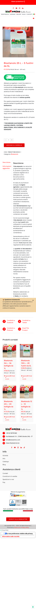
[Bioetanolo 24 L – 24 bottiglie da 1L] (9, 391)
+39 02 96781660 (11, 433)
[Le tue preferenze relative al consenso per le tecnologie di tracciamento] (33, 607)
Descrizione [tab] (6, 162)
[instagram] (19, 8)
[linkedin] (22, 8)
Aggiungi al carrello (14, 145)
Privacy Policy (25, 527)
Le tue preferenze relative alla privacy (20, 533)
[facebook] (13, 8)
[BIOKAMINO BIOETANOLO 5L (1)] (18, 42)
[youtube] (16, 8)
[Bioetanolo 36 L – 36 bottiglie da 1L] (9, 350)
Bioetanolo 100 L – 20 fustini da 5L (26, 363)
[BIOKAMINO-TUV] (18, 500)
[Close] (33, 300)
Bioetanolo (14, 154)
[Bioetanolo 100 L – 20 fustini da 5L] (26, 350)
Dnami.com (17, 527)
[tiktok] (24, 447)
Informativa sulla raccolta (10, 536)
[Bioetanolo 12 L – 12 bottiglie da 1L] (26, 391)
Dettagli (13, 376)
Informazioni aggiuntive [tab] (7, 167)
